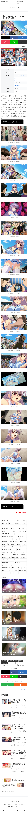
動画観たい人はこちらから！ (12, 122)
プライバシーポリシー (20, 804)
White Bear (16, 85)
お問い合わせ (7, 804)
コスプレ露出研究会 (19, 75)
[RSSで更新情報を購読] (20, 684)
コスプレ (21, 78)
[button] (22, 42)
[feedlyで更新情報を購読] (7, 684)
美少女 (16, 78)
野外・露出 (5, 663)
